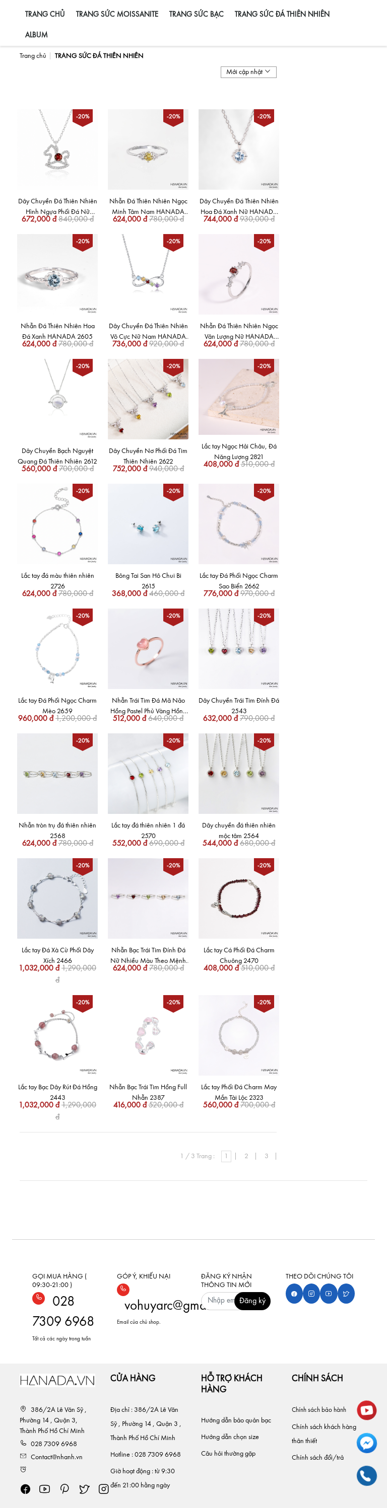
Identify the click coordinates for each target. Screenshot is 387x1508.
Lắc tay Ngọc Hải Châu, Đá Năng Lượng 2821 (239, 452)
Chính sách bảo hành (320, 1410)
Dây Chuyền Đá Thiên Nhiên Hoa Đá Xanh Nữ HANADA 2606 (239, 207)
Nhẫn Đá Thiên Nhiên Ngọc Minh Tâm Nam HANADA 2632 (148, 207)
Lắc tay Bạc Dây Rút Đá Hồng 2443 (57, 1092)
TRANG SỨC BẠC (196, 15)
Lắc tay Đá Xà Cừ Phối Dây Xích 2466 (58, 955)
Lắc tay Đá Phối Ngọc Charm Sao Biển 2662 (239, 581)
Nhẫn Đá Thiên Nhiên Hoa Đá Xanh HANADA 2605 (58, 331)
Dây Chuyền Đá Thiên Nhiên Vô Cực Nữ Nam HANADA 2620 (148, 332)
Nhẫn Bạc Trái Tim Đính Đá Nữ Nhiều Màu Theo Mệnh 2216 (148, 956)
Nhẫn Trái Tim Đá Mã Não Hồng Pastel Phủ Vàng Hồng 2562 (148, 707)
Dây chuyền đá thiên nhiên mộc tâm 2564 (239, 831)
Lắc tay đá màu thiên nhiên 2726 (57, 581)
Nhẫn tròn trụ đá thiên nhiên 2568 (57, 831)
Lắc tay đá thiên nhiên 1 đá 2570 (148, 831)
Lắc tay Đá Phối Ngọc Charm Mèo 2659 (57, 706)
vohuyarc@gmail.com (181, 1306)
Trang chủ (45, 15)
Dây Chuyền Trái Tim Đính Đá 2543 (239, 706)
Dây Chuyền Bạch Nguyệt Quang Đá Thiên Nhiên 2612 (57, 456)
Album (36, 35)
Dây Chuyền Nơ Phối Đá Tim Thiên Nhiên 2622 (148, 456)
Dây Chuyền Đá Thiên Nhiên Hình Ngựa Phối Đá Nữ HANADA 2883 (57, 207)
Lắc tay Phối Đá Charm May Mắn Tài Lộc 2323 (239, 1092)
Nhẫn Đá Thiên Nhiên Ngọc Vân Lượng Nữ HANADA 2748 (239, 332)
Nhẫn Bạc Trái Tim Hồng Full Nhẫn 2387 (148, 1092)
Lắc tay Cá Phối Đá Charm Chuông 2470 (239, 955)
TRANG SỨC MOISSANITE (117, 15)
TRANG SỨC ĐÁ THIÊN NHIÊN (282, 15)
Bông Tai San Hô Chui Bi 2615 (148, 581)
